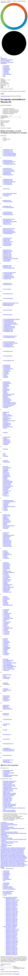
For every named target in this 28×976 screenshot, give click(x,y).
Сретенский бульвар (8, 627)
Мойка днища (6, 792)
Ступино (22, 862)
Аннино (5, 374)
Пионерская (6, 574)
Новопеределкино (7, 541)
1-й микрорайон (7, 325)
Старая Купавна (4, 863)
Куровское (22, 855)
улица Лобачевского (8, 212)
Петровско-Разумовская (8, 572)
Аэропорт (5, 377)
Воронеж (15, 824)
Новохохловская (7, 543)
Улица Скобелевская (8, 667)
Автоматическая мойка (8, 772)
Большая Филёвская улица (9, 161)
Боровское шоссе (7, 398)
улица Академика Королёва (9, 154)
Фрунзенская (6, 678)
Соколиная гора (7, 621)
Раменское (18, 861)
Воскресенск (7, 849)
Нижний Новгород (15, 833)
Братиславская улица (8, 162)
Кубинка (3, 856)
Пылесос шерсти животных (9, 804)
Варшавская (6, 412)
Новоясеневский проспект (9, 232)
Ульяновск (8, 842)
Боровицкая (6, 397)
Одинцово (19, 858)
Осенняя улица (6, 239)
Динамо (5, 438)
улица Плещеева (7, 259)
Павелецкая (6, 562)
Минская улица (6, 222)
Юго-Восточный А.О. (8, 759)
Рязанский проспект (8, 605)
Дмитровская (6, 439)
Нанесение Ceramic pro (8, 795)
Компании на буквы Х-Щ (12, 911)
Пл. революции (6, 577)
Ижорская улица (7, 200)
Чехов (10, 864)
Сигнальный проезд (8, 273)
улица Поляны (6, 260)
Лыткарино (23, 856)
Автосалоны (6, 66)
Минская (5, 523)
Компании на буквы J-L (11, 918)
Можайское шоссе (7, 220)
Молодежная (6, 526)
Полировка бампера (8, 798)
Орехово (5, 555)
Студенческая (6, 631)
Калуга (6, 856)
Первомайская (6, 568)
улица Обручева (7, 245)
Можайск (3, 858)
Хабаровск (4, 844)
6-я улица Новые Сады (8, 360)
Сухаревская (6, 632)
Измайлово (5, 460)
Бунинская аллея (7, 406)
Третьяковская (6, 648)
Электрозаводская (7, 719)
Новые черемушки (7, 546)
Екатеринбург (4, 825)
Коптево (5, 478)
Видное (2, 849)
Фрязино (23, 863)
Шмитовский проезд (8, 305)
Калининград (8, 828)
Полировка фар (6, 801)
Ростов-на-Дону (5, 838)
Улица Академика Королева (9, 662)
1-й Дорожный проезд (8, 321)
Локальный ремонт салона (9, 785)
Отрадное (5, 556)
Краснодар (22, 828)
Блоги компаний (7, 892)
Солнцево (5, 624)
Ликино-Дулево (4, 857)
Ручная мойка (6, 771)
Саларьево (5, 610)
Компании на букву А (11, 898)
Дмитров (9, 851)
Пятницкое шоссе (7, 249)
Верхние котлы (6, 414)
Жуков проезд (6, 188)
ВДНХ (4, 413)
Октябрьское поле (7, 554)
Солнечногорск (4, 862)
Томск (10, 841)
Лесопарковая (6, 502)
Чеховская (5, 698)
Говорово (5, 432)
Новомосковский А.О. (8, 743)
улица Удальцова (7, 289)
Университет (6, 670)
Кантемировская (7, 467)
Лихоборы (5, 504)
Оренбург (6, 835)
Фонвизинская (6, 677)
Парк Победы (6, 566)
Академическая (6, 367)
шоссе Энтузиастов (7, 309)
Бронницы (18, 847)
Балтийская (6, 384)
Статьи (5, 894)
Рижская (5, 600)
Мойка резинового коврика (9, 793)
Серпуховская (6, 617)
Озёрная (5, 550)
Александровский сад (8, 368)
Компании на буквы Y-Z (11, 924)
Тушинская (5, 654)
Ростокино (5, 602)
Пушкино (16, 860)
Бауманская (6, 386)
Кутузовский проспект (8, 207)
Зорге (4, 454)
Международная (7, 520)
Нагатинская (6, 532)
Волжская (5, 421)
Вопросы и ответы (7, 886)
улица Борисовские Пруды (9, 163)
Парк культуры (6, 565)
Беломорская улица (7, 160)
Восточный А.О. (7, 734)
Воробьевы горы (7, 424)
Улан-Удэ (4, 842)
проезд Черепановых (8, 298)
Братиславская (6, 401)
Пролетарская (6, 585)
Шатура (20, 864)
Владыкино (6, 416)
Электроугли (15, 866)
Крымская (5, 489)
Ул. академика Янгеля (8, 660)
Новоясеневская (7, 544)
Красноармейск (12, 855)
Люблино (5, 510)
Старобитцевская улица (8, 277)
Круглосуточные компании (9, 811)
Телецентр (5, 643)
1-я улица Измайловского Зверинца (11, 319)
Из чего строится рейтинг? (9, 889)
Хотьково (6, 864)
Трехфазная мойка (7, 776)
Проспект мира (6, 588)
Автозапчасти (6, 68)
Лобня (19, 856)
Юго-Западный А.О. (8, 762)
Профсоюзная (6, 589)
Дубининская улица (8, 180)
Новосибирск (4, 834)
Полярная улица (7, 252)
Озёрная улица (6, 240)
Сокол (4, 620)
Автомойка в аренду (8, 789)
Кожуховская (6, 473)
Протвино (6, 861)
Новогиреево (6, 537)
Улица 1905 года (7, 661)
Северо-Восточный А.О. (9, 749)
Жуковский (3, 852)
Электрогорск (21, 866)
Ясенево (5, 729)
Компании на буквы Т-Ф (11, 910)
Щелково (3, 866)
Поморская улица (7, 256)
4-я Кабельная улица (8, 351)
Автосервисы (6, 65)
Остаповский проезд (8, 241)
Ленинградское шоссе (8, 214)
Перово (5, 570)
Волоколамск (14, 849)
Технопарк (5, 645)
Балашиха (3, 823)
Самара (3, 839)
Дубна (13, 851)
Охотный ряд (6, 558)
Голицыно (8, 850)
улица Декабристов (7, 184)
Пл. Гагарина (6, 576)
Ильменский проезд (8, 201)
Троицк (15, 863)
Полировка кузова (7, 800)
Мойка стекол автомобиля (9, 794)
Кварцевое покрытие (8, 790)
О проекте (5, 885)
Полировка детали (7, 799)
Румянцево (5, 603)
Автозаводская (6, 366)
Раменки (5, 596)
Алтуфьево (5, 372)
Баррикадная (6, 385)
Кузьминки (5, 492)
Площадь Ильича (7, 579)
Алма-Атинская (7, 371)
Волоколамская (6, 423)
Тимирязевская (6, 647)
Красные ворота (7, 484)
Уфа (12, 842)
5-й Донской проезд (7, 355)
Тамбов (19, 863)
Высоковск (22, 849)
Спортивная (6, 626)
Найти (2, 93)
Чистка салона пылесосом (9, 810)
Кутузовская (6, 495)
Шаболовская (6, 705)
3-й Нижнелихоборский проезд (10, 343)
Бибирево (5, 392)
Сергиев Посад (11, 862)
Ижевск (8, 827)
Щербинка (24, 864)
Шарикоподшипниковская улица (10, 302)
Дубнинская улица (7, 182)
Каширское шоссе (7, 206)
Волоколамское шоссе (8, 174)
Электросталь (8, 866)
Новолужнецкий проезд (8, 231)
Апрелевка (13, 847)
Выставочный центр (8, 426)
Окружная (5, 552)
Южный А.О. (6, 761)
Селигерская (6, 614)
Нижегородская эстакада (9, 228)
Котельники (6, 479)
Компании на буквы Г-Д (11, 903)
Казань (3, 828)
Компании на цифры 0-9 (11, 925)
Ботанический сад (7, 400)
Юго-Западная (6, 724)
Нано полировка (7, 796)
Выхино (5, 427)
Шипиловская (6, 707)
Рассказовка (6, 597)
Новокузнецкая (6, 540)
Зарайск (14, 852)
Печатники (5, 573)
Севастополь (21, 839)
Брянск (11, 823)
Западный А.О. (6, 739)
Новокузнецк (23, 833)
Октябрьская (6, 553)
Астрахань (4, 822)
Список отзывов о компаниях (10, 926)
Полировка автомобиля (8, 782)
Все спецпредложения (8, 891)
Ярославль (4, 846)
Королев (3, 853)
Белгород (23, 847)
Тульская (5, 652)
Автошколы (6, 70)
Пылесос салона (7, 803)
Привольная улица (7, 257)
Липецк (3, 830)
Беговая (5, 387)
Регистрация (10, 62)
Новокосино (6, 538)
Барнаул (8, 823)
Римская (5, 601)
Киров (18, 828)
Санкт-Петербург (9, 839)
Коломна (13, 853)
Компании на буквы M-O (12, 919)
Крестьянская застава (8, 486)
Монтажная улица (7, 223)
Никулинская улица (7, 229)
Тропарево (5, 649)
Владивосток (5, 824)
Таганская (5, 638)
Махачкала (11, 832)
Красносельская (7, 483)
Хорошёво (5, 682)
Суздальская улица (7, 275)
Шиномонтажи (6, 69)
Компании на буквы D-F (11, 915)
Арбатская (5, 376)
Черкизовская (6, 695)
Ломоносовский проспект (9, 506)
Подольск (11, 860)
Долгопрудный (20, 850)
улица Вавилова (7, 172)
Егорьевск (21, 851)
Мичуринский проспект (8, 219)
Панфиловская (6, 563)
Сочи (25, 839)
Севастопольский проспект (9, 272)
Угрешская (5, 659)
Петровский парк (7, 571)
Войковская (6, 419)
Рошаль (25, 861)
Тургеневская (6, 653)
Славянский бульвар (8, 618)
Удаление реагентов (8, 806)
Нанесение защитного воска (9, 781)
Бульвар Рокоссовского (8, 405)
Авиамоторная (6, 365)
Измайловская (6, 461)
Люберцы (15, 856)
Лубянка (5, 507)
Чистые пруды (6, 699)
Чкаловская (6, 700)
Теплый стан (6, 644)
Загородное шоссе (7, 194)
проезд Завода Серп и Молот (10, 193)
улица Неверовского (8, 233)
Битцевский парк (7, 395)
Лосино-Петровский (13, 857)
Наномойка (6, 774)
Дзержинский (4, 851)
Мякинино (5, 528)
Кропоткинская (6, 487)
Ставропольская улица (8, 276)
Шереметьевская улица (8, 304)
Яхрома (2, 867)
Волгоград (10, 824)
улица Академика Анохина (9, 153)
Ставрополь (3, 840)
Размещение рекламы (8, 887)
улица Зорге (6, 195)
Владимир (3, 850)
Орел (8, 860)
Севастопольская (7, 613)
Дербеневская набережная (9, 181)
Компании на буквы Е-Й (11, 904)
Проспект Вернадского (8, 587)
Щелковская (6, 713)
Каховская (5, 468)
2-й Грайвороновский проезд (10, 335)
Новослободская (7, 542)
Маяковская (6, 518)
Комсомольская (6, 476)
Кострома (10, 856)
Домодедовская (6, 442)
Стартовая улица (7, 278)
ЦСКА (4, 691)
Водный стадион (7, 418)
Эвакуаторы (6, 72)
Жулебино (5, 449)
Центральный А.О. (7, 755)
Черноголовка (15, 864)
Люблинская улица (7, 213)
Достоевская (6, 443)
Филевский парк (7, 674)
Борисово (5, 396)
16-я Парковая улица (8, 331)
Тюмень (16, 841)
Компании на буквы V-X (11, 922)
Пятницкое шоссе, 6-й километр (10, 258)
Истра (22, 852)
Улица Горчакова (7, 664)
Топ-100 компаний (7, 893)
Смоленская (6, 619)
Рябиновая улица (7, 266)
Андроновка (6, 373)
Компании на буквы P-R (11, 920)
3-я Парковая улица (7, 345)
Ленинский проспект (8, 500)
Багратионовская (7, 383)
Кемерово (14, 828)
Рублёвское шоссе (7, 265)
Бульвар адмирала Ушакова (9, 402)
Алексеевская (6, 369)
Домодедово (14, 850)
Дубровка (5, 444)
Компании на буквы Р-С (11, 909)
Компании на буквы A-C (11, 914)
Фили (4, 675)
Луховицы (20, 857)
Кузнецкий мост (7, 490)
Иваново (4, 827)
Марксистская (6, 514)
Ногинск (7, 858)
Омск (3, 835)
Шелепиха (5, 706)
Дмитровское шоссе (7, 179)
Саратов (16, 839)
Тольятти (6, 841)
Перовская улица (7, 253)
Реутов (14, 861)
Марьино (5, 517)
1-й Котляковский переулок (9, 322)
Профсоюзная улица (8, 251)
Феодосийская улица (8, 293)
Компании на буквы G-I (11, 916)
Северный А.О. (6, 748)
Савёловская (6, 609)
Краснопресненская (7, 482)
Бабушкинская (6, 381)
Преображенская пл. (8, 584)
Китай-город (6, 472)
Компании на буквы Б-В (11, 902)
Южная (5, 725)
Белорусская (6, 390)
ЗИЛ (4, 453)
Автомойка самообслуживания (10, 775)
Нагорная (5, 533)
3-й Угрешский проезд (8, 344)
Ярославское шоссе (7, 314)
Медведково (6, 519)
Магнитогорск (5, 832)
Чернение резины (7, 787)
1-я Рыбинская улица (8, 328)
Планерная (5, 578)
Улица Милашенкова (8, 665)
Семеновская (6, 615)
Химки (2, 864)
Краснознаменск (4, 855)
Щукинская (6, 714)
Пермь (6, 836)
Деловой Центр (6, 437)
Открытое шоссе (7, 242)
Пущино (11, 861)
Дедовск (17, 851)
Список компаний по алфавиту (10, 897)
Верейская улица (7, 173)
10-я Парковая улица (8, 330)
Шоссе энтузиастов (7, 708)
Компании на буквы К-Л (11, 905)
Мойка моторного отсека (9, 784)
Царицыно (5, 688)
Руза (22, 861)
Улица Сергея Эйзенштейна (9, 666)
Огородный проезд (7, 238)
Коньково (5, 477)
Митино (5, 524)
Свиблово (5, 612)
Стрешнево (5, 629)
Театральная (6, 641)
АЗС (4, 75)
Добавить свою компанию (7, 59)
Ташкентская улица (7, 284)
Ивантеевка (18, 852)
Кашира (18, 855)
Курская (5, 494)
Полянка (5, 582)
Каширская (5, 470)
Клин (22, 853)
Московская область (6, 847)
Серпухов (17, 862)
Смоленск (10, 863)
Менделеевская (6, 522)
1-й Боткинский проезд (8, 320)
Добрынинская (6, 440)
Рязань (10, 838)
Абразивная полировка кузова (10, 788)
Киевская (5, 471)
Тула (13, 841)
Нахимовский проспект (8, 535)
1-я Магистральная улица (9, 327)
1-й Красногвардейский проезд (10, 324)
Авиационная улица (8, 150)
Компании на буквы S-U (11, 921)
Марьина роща (6, 515)
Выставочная (6, 425)
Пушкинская (6, 590)
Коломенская (6, 475)
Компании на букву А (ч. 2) (12, 899)
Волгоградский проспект (9, 171)
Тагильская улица (7, 283)
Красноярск (3, 829)
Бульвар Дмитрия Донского (9, 403)
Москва (8, 60)
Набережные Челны (6, 833)
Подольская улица (7, 254)
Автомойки (6, 71)
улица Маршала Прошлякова (10, 221)
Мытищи (25, 857)
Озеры (5, 860)
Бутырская (5, 407)
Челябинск (9, 845)
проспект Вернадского (8, 169)
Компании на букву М (11, 907)
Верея (18, 849)
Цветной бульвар (7, 690)
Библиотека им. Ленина (8, 394)
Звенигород (9, 852)
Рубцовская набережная (8, 267)
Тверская (5, 639)
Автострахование (7, 74)
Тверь (2, 841)
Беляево (5, 391)
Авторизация (4, 62)
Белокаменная (6, 389)
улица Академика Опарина (9, 155)
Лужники (5, 508)
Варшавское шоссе (7, 168)
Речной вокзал (6, 598)
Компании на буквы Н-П (12, 908)
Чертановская (6, 697)
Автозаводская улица (8, 152)
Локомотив (5, 505)
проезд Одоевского (7, 244)
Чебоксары (4, 845)
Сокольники (6, 623)
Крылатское (6, 488)
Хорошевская (6, 684)
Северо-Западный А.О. (8, 750)
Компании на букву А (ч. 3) (12, 900)
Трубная (5, 650)
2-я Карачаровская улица (9, 337)
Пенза (3, 836)
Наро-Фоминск (13, 858)
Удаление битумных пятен (9, 805)
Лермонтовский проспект (9, 501)
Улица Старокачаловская (9, 668)
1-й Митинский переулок (9, 326)
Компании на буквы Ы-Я (12, 913)
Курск (7, 829)
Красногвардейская (7, 481)
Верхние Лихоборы (7, 415)
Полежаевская (6, 580)
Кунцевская (6, 493)
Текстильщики (6, 642)
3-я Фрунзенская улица (8, 346)
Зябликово (5, 456)
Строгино (5, 630)
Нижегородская (7, 536)
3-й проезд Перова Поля (8, 341)
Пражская (5, 583)
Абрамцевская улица (8, 149)
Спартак (5, 625)
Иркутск (12, 827)
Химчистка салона (7, 783)
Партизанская (6, 567)
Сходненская (6, 634)
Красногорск (8, 853)
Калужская (5, 466)
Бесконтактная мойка (8, 770)
